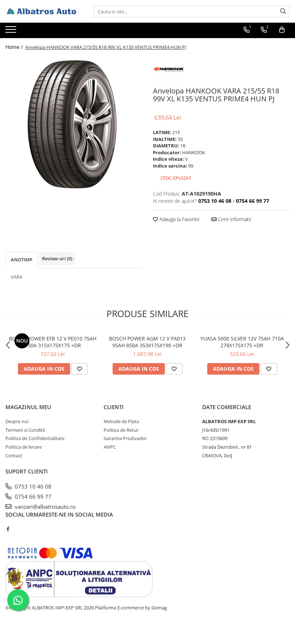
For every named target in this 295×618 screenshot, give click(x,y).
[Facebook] (7, 529)
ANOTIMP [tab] (21, 259)
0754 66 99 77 (32, 496)
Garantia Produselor (125, 438)
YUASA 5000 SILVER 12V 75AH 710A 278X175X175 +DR (242, 342)
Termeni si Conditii (25, 430)
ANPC (110, 447)
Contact (13, 455)
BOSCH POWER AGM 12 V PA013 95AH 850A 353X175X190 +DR (147, 342)
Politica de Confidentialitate (34, 438)
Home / (14, 47)
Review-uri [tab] (57, 258)
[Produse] (11, 31)
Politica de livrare (23, 447)
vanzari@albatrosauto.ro (44, 506)
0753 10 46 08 (32, 486)
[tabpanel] (73, 124)
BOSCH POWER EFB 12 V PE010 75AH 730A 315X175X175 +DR (52, 342)
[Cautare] (283, 11)
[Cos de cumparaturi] (282, 30)
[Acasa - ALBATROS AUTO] (41, 11)
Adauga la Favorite (179, 219)
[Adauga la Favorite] (79, 369)
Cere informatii (234, 219)
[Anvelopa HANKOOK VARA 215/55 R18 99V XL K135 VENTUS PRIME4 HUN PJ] (73, 124)
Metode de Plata (121, 421)
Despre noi (16, 421)
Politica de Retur (121, 430)
